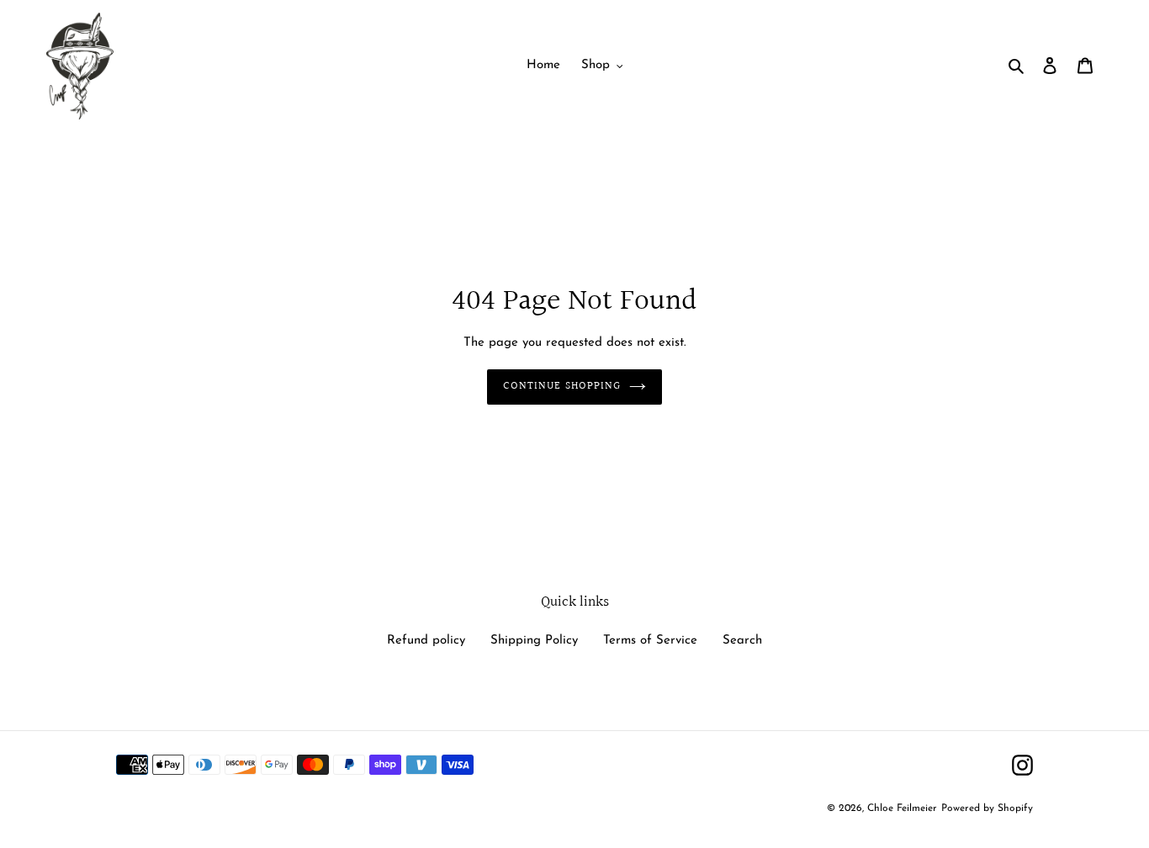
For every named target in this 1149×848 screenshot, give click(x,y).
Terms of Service (650, 640)
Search (742, 640)
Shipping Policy (534, 640)
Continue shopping (562, 386)
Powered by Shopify (987, 808)
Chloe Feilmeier (902, 808)
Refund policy (426, 640)
